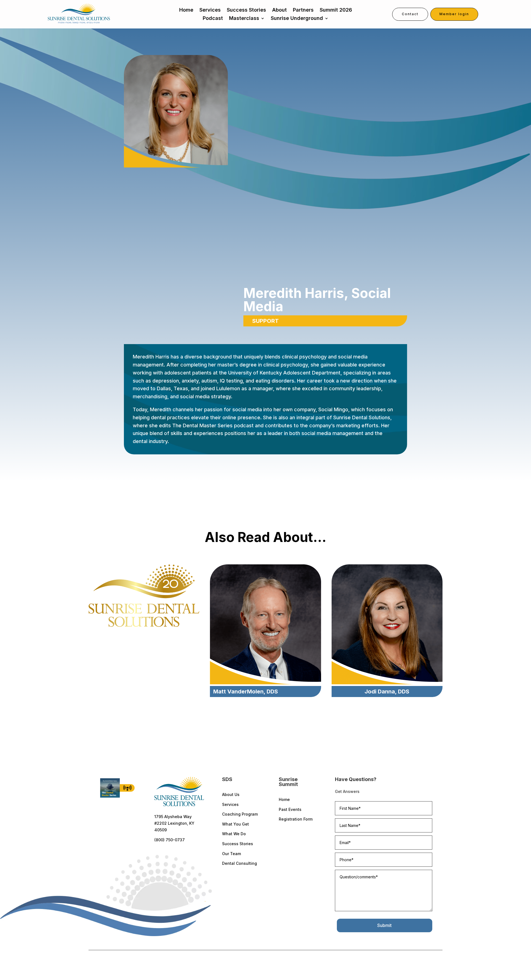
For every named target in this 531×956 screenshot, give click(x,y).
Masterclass (244, 18)
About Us (231, 794)
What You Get (235, 824)
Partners (303, 10)
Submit (384, 925)
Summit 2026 (336, 10)
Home (186, 10)
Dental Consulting (239, 863)
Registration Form (296, 819)
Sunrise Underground (297, 18)
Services (210, 10)
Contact (410, 14)
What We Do (234, 833)
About (279, 10)
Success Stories (246, 10)
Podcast (213, 18)
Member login (454, 14)
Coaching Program (240, 814)
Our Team (231, 853)
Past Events (290, 809)
